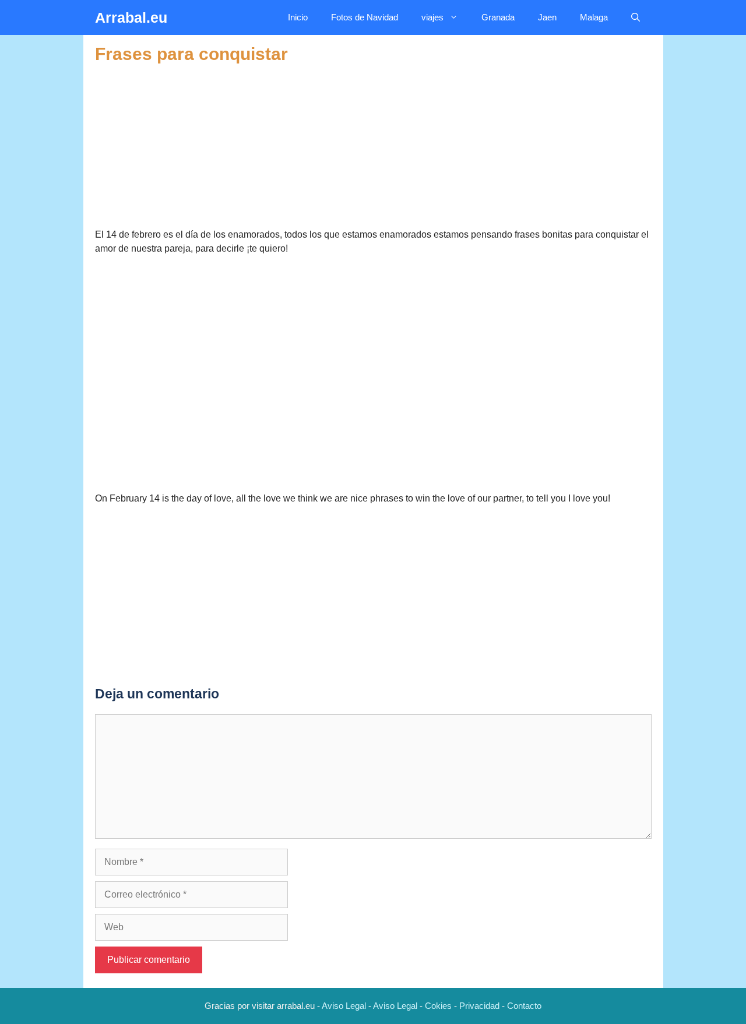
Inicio (298, 17)
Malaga (594, 17)
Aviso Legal (344, 1006)
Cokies (438, 1006)
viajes (432, 17)
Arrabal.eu (131, 17)
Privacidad (479, 1006)
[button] (636, 17)
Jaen (547, 17)
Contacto (524, 1006)
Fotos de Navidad (364, 17)
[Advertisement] (373, 146)
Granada (498, 17)
